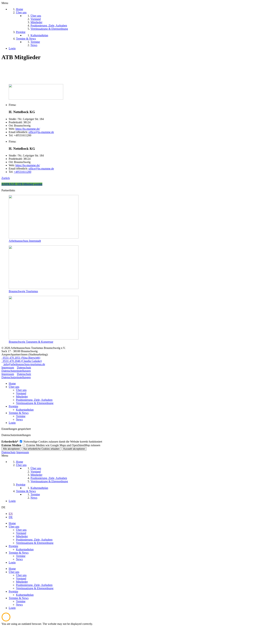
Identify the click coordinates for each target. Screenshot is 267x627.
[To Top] (6, 620)
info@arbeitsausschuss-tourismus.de (24, 364)
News (19, 419)
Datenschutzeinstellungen (16, 370)
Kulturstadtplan (25, 409)
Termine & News (19, 412)
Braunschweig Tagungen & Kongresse (31, 341)
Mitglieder (22, 396)
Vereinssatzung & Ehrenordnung (34, 403)
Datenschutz (24, 367)
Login (12, 422)
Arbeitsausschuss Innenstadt (25, 240)
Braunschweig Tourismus (23, 291)
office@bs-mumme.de (41, 132)
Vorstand (21, 393)
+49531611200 (22, 171)
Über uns (14, 386)
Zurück (5, 178)
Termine (20, 416)
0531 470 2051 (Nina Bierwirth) (20, 357)
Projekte (13, 406)
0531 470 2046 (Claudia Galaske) (21, 361)
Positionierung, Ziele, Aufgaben (34, 399)
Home (12, 383)
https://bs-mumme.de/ (27, 128)
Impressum (7, 367)
